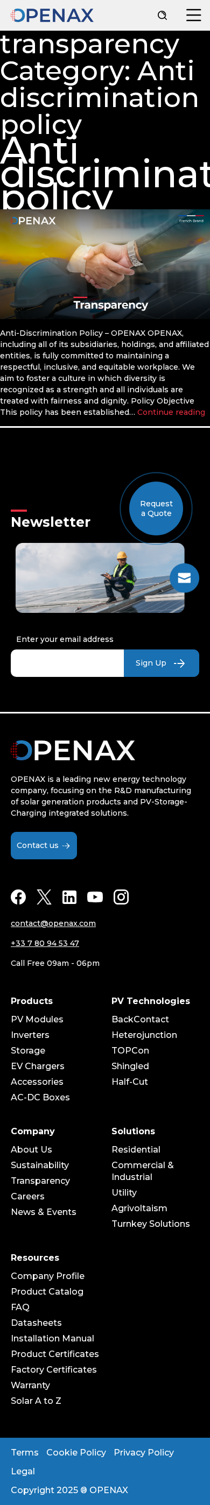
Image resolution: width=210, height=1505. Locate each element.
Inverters (30, 1035)
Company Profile (48, 1276)
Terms (25, 1452)
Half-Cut (129, 1082)
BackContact (140, 1019)
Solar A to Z (36, 1401)
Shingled (130, 1066)
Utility (124, 1193)
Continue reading (171, 412)
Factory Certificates (54, 1370)
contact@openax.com (53, 923)
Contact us (38, 845)
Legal (23, 1471)
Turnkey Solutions (150, 1224)
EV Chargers (38, 1066)
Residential (135, 1149)
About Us (31, 1149)
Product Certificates (55, 1354)
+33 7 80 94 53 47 (45, 943)
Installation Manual (52, 1338)
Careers (28, 1196)
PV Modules (37, 1019)
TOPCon (130, 1050)
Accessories (37, 1082)
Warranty (30, 1385)
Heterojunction (144, 1035)
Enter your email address (65, 639)
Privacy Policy (144, 1452)
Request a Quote (156, 508)
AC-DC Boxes (40, 1097)
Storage (28, 1050)
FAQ (20, 1307)
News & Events (43, 1212)
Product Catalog (47, 1292)
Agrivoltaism (139, 1208)
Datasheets (36, 1323)
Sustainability (40, 1165)
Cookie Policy (76, 1452)
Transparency (40, 1181)
